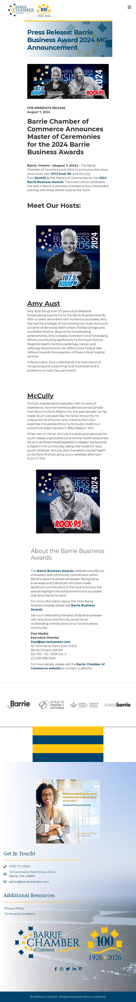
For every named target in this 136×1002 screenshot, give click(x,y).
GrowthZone (98, 996)
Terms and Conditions (19, 914)
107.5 (55, 174)
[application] (68, 81)
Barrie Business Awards (55, 571)
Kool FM (65, 174)
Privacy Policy (14, 908)
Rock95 (40, 178)
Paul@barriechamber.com (50, 642)
